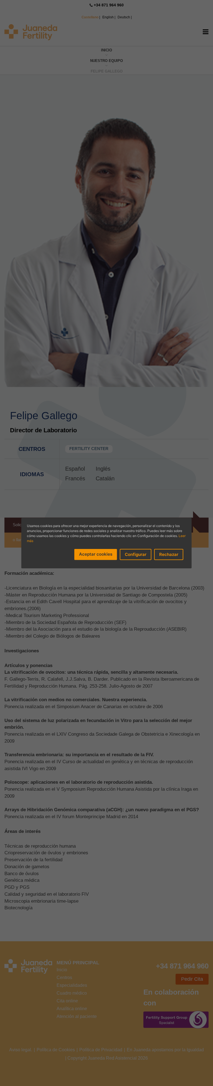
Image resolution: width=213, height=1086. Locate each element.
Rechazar (168, 554)
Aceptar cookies (95, 553)
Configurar (135, 554)
